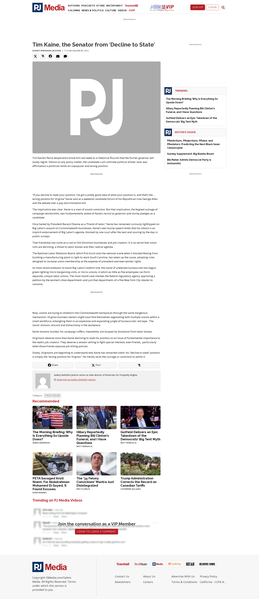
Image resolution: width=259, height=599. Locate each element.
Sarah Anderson (41, 443)
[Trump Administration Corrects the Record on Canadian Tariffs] (141, 463)
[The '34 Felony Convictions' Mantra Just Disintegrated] (96, 463)
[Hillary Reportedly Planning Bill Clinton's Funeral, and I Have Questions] (96, 417)
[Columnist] (44, 380)
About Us (149, 576)
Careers (148, 582)
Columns (74, 10)
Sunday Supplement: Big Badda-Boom (190, 153)
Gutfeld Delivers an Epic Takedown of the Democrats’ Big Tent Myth (140, 435)
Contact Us (122, 576)
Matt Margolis (84, 446)
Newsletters (123, 582)
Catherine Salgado (131, 489)
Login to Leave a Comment (96, 531)
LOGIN (212, 7)
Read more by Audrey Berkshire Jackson (76, 379)
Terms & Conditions (184, 582)
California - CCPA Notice (213, 582)
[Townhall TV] (132, 5)
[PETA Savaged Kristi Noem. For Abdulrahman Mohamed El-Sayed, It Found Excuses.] (53, 463)
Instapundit (114, 5)
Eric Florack (83, 489)
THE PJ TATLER (52, 395)
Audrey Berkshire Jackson (46, 50)
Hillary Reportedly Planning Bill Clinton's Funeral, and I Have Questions (92, 437)
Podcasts (88, 5)
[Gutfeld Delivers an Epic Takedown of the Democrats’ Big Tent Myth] (141, 417)
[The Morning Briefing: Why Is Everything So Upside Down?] (53, 417)
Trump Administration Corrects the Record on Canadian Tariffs (138, 481)
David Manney (40, 493)
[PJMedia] (48, 7)
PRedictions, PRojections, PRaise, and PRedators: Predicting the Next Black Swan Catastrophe (193, 144)
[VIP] (132, 10)
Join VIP (197, 7)
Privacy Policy (208, 576)
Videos (122, 10)
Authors (74, 5)
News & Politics (93, 10)
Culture (110, 10)
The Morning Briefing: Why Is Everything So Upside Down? (53, 435)
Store (100, 5)
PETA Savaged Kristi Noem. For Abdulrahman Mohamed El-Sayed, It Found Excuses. (51, 483)
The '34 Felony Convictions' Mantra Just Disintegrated (95, 481)
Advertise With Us (183, 576)
